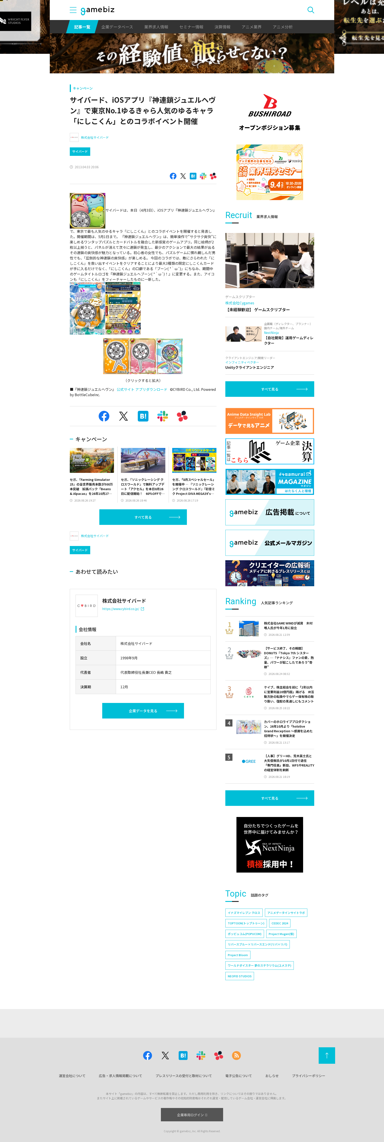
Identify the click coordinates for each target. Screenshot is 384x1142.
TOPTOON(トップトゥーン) (246, 923)
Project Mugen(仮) (281, 934)
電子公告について (238, 1075)
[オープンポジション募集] (269, 112)
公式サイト (125, 389)
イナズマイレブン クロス (244, 913)
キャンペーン (83, 88)
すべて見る (143, 517)
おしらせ (272, 1075)
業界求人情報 (156, 27)
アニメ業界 (252, 27)
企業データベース (117, 27)
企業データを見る (143, 710)
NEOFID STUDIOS (240, 976)
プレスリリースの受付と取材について (184, 1075)
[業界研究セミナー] (269, 172)
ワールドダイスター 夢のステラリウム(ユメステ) (259, 965)
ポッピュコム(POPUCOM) (245, 934)
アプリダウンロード (151, 389)
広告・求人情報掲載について (120, 1075)
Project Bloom (238, 955)
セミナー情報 (191, 27)
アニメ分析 (283, 27)
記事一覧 (82, 27)
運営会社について (72, 1075)
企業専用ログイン (190, 1114)
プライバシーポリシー (308, 1075)
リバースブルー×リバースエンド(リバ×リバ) (257, 944)
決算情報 (222, 27)
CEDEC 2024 (280, 923)
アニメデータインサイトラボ (286, 913)
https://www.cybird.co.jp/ (120, 608)
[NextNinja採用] (269, 845)
